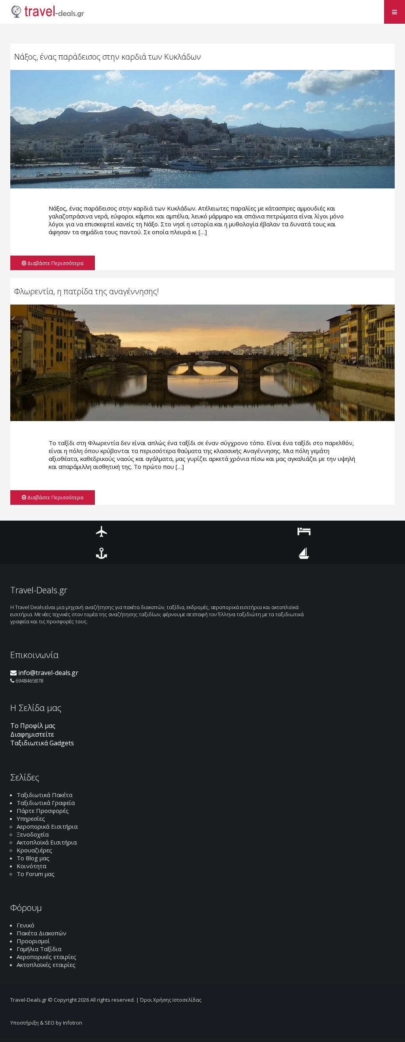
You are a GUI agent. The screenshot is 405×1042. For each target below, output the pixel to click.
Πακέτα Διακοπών (41, 933)
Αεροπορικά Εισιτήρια (47, 826)
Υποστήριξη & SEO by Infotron (46, 1022)
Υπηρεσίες (31, 818)
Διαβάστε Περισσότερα (54, 263)
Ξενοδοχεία (33, 834)
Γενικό (25, 925)
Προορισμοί (33, 941)
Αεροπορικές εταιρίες (46, 957)
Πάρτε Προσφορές (43, 810)
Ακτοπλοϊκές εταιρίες (46, 965)
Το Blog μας (33, 858)
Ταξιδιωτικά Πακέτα (44, 795)
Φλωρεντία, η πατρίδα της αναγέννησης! (86, 291)
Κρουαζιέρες (34, 850)
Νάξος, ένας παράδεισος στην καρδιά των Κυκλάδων (107, 56)
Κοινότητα (31, 866)
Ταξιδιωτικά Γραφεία (46, 803)
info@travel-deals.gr (47, 672)
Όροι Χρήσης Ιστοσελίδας (170, 999)
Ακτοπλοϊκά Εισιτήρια (47, 842)
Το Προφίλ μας (32, 725)
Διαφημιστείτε (32, 734)
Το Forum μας (36, 874)
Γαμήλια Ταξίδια (39, 949)
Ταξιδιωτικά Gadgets (42, 743)
